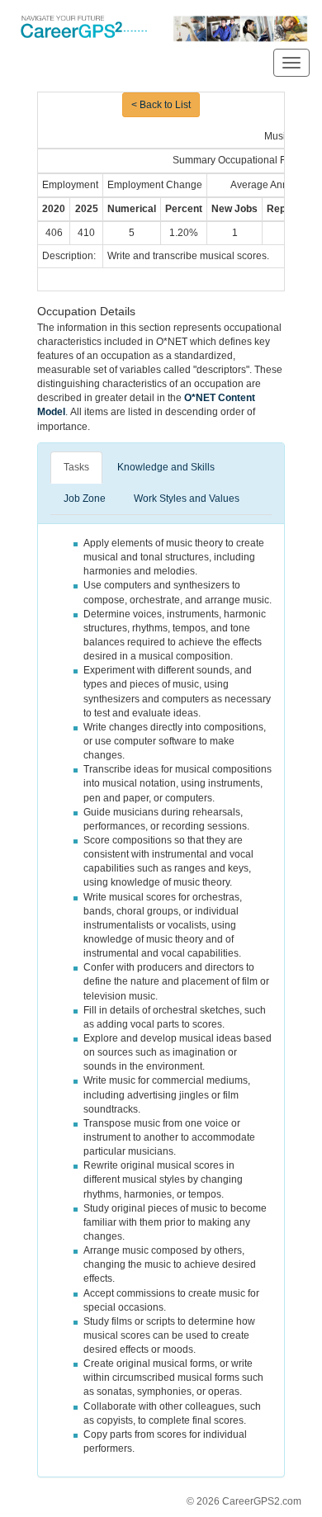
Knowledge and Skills (166, 467)
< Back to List (161, 105)
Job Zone (85, 498)
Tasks (76, 467)
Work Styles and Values (186, 498)
